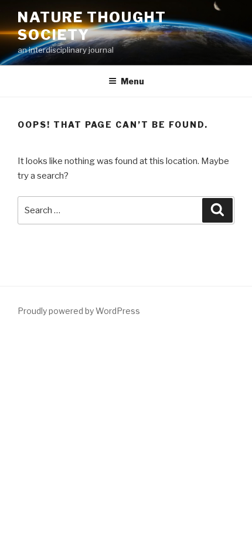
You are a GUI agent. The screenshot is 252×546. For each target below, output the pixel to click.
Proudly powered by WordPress (79, 311)
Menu (132, 81)
